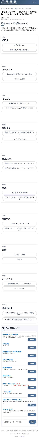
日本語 (16, 436)
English (22, 436)
